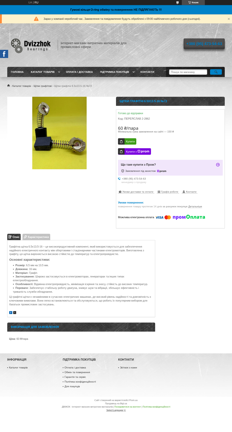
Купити (130, 141)
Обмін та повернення (77, 372)
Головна (17, 71)
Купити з (131, 151)
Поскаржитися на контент (127, 407)
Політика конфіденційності (80, 381)
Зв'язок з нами (128, 367)
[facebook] (10, 313)
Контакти (147, 71)
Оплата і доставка (79, 71)
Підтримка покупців (114, 71)
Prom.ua (133, 400)
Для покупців (72, 386)
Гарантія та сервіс (75, 376)
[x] (14, 313)
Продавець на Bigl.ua (116, 403)
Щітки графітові (43, 85)
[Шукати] (216, 72)
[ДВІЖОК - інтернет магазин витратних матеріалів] (30, 45)
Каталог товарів (43, 71)
